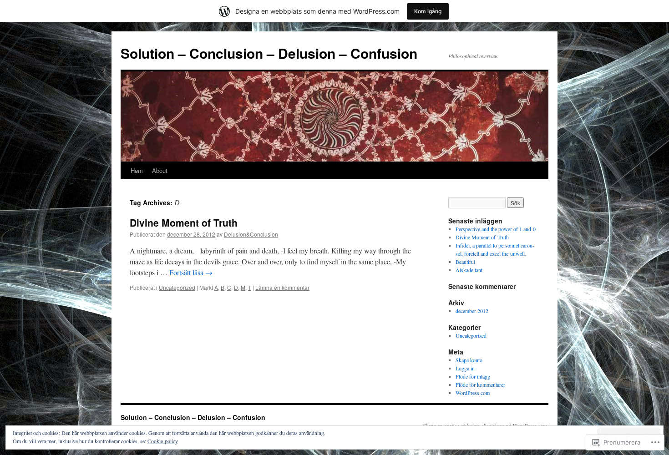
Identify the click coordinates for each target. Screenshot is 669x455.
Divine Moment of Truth (184, 222)
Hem (137, 170)
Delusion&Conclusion (251, 234)
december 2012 (472, 310)
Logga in (465, 368)
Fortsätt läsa (191, 272)
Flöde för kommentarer (480, 384)
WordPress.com (473, 392)
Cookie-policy (162, 441)
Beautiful (465, 261)
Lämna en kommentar (282, 287)
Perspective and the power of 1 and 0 (496, 229)
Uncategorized (177, 287)
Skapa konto (469, 360)
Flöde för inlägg (473, 376)
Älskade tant (469, 269)
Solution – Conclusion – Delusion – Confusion (269, 53)
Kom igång (427, 11)
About (159, 170)
